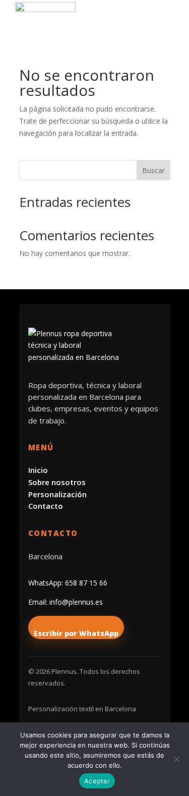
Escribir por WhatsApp (76, 633)
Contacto (45, 506)
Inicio (38, 470)
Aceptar (97, 781)
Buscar (153, 170)
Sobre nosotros (57, 482)
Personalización (57, 494)
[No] (176, 759)
